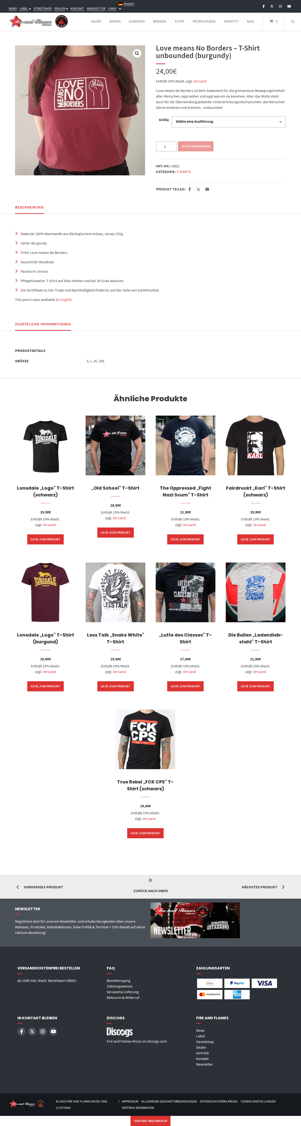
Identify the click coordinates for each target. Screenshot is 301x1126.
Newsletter (204, 1064)
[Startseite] (39, 21)
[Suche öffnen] (293, 21)
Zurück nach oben (150, 890)
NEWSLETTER (96, 8)
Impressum (130, 1101)
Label (200, 1036)
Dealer (201, 1047)
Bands (115, 21)
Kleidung (137, 21)
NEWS (13, 8)
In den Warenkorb (196, 146)
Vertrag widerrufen (138, 1108)
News (200, 1030)
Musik (96, 21)
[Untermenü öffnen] (29, 8)
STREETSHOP (43, 8)
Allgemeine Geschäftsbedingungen (169, 1101)
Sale (250, 21)
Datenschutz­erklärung (219, 1101)
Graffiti (231, 21)
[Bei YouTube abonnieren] (289, 6)
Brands (159, 21)
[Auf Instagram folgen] (280, 6)
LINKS (112, 8)
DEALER (59, 8)
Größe (164, 119)
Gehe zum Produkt (45, 539)
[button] (137, 53)
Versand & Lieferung (123, 991)
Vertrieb (202, 1053)
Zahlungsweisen (120, 986)
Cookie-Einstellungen (258, 1101)
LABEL (23, 8)
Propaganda (204, 21)
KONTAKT (77, 8)
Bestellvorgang (118, 980)
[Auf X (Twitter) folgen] (271, 6)
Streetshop (205, 1041)
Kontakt (202, 1058)
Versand (200, 81)
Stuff (179, 21)
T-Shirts (183, 171)
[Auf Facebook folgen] (264, 6)
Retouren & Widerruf (123, 997)
